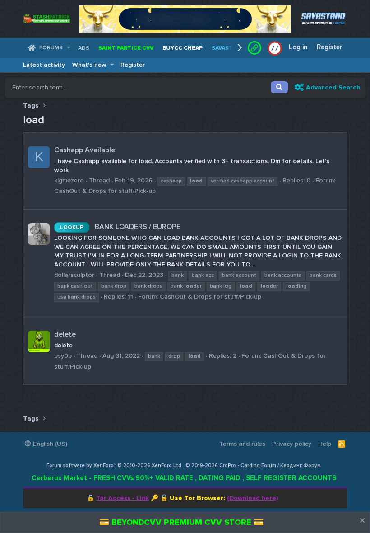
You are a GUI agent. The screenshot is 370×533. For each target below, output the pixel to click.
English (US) (49, 444)
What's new (89, 65)
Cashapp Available (84, 149)
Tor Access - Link (122, 498)
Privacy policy (291, 444)
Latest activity (44, 65)
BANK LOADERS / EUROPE (120, 226)
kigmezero (69, 180)
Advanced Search (333, 87)
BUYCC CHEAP (182, 48)
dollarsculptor (74, 275)
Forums (51, 47)
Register (132, 65)
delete (65, 334)
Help (324, 444)
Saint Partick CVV (125, 48)
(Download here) (252, 498)
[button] (68, 48)
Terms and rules (242, 444)
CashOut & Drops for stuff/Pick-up (105, 191)
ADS (83, 48)
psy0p (63, 356)
